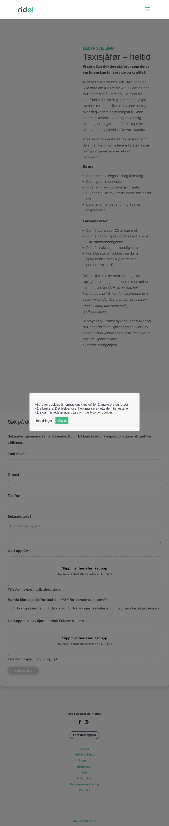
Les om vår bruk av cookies (93, 412)
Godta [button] (62, 420)
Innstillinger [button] (44, 421)
